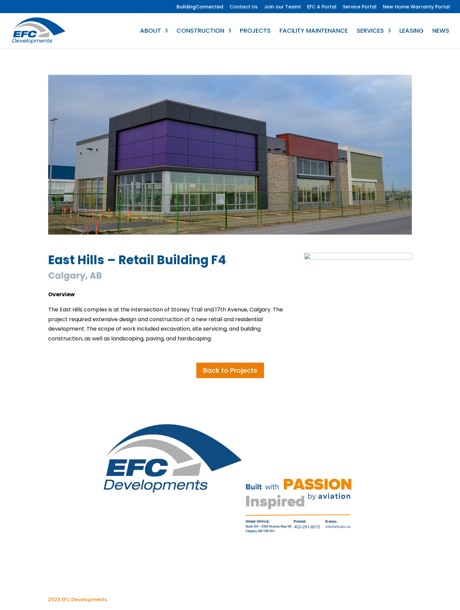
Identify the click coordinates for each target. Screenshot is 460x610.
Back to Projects (230, 370)
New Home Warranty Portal (416, 7)
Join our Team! (282, 7)
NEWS (440, 31)
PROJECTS (255, 31)
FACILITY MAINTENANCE (314, 31)
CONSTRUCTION (200, 31)
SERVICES (370, 31)
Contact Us (244, 7)
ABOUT (150, 31)
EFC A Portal (321, 7)
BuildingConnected (199, 7)
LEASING (411, 31)
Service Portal (359, 7)
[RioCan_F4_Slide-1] (230, 234)
